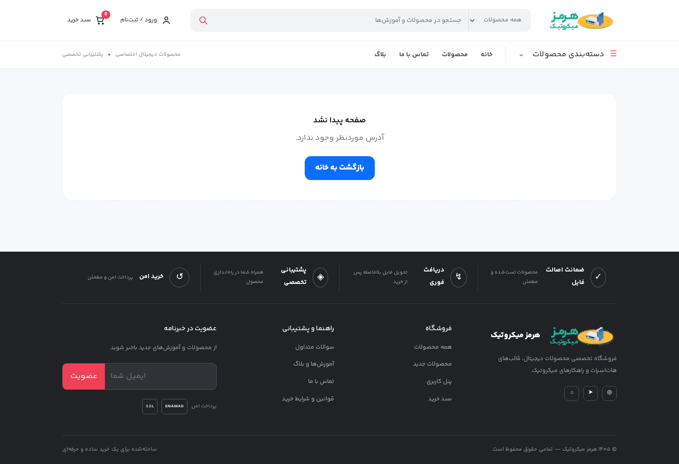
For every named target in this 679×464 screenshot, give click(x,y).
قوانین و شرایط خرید (308, 399)
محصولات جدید (432, 364)
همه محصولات (432, 347)
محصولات (455, 55)
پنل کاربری (438, 381)
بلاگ (380, 55)
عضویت (83, 376)
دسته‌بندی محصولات (567, 54)
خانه (487, 55)
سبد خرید (439, 399)
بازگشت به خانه (339, 168)
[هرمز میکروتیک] (581, 20)
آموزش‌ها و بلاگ (313, 364)
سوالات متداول (314, 347)
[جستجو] (203, 20)
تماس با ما (414, 55)
